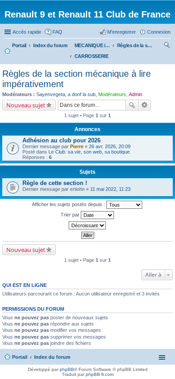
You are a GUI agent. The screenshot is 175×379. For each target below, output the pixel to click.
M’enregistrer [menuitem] (121, 32)
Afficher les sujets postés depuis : (69, 204)
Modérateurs (112, 94)
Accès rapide (27, 32)
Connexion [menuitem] (159, 32)
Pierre (76, 146)
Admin (135, 94)
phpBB (67, 369)
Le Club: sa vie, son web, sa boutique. (89, 151)
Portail (19, 45)
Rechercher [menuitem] (167, 46)
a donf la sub (82, 94)
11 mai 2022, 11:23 (110, 189)
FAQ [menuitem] (57, 32)
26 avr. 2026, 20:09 (110, 146)
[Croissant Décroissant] (87, 225)
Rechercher (132, 105)
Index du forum (52, 357)
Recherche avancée (145, 105)
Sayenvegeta (50, 94)
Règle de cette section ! (54, 183)
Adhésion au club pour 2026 (61, 140)
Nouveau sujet (25, 105)
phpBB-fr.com (100, 374)
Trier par (71, 214)
